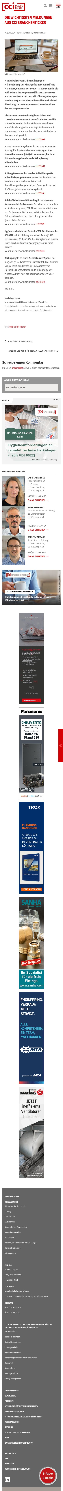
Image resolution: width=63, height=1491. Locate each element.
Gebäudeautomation (13, 1232)
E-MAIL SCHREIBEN (37, 500)
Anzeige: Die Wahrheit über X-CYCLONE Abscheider (32, 350)
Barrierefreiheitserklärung (18, 1469)
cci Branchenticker (17, 327)
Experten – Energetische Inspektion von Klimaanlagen (26, 1296)
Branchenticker (12, 1196)
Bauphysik (9, 1363)
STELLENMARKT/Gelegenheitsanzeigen (21, 1406)
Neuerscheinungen (12, 1337)
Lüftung (8, 1211)
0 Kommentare (40, 33)
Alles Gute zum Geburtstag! (20, 341)
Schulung (9, 1286)
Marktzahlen (9, 1237)
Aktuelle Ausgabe (11, 1269)
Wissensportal (11, 1202)
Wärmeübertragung (12, 1248)
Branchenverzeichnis (14, 1411)
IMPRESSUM (9, 1464)
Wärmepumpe (10, 1253)
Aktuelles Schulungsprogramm (17, 1291)
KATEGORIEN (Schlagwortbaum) (19, 1443)
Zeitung (8, 1265)
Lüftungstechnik (11, 1347)
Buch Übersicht (11, 1331)
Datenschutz (10, 1453)
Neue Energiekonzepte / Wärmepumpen (21, 1358)
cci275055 (40, 166)
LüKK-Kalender (12, 1390)
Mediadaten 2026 (12, 1422)
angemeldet (17, 368)
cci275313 (40, 251)
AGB (6, 1458)
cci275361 (40, 193)
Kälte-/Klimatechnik (12, 1342)
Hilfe (7, 1438)
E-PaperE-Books (48, 1476)
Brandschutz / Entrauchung (16, 1227)
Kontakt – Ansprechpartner (17, 1432)
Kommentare (10, 1396)
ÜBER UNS (9, 1427)
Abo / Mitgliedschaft (13, 1275)
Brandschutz (10, 1368)
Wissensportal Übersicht (15, 1206)
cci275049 (40, 139)
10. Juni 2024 (10, 33)
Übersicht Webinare (13, 1307)
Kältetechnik (10, 1222)
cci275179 (40, 224)
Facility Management (13, 1379)
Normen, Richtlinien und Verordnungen (21, 1243)
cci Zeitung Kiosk (11, 1280)
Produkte (9, 1401)
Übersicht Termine (12, 1312)
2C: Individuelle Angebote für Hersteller (23, 1417)
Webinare (9, 1303)
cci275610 (40, 281)
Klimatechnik (10, 1216)
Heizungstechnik (11, 1373)
